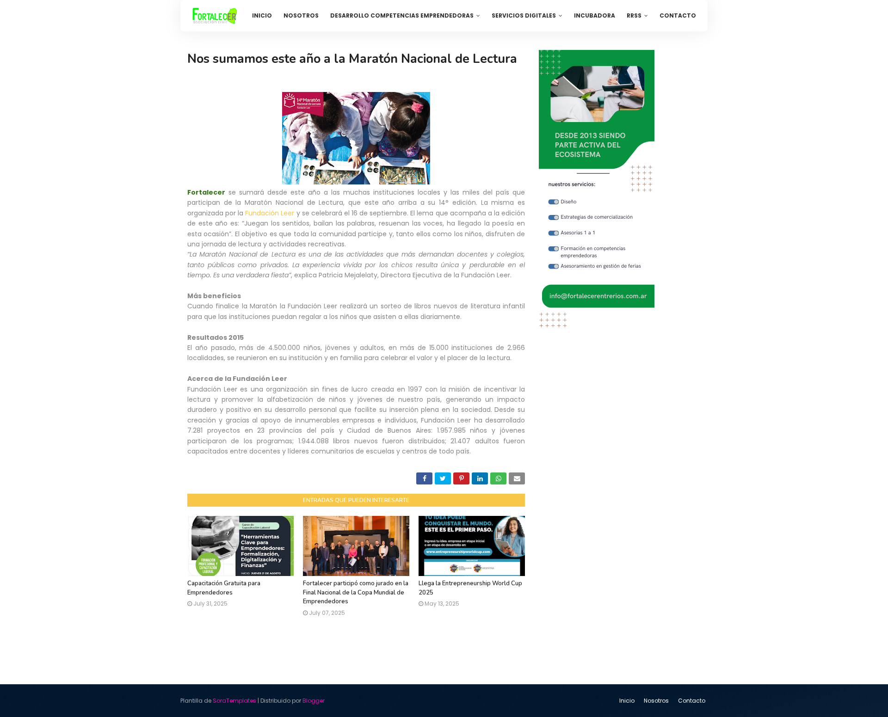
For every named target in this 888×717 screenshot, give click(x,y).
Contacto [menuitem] (678, 15)
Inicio (627, 701)
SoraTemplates (234, 701)
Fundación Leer (269, 213)
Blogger (313, 701)
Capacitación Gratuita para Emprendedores (223, 588)
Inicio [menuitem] (262, 15)
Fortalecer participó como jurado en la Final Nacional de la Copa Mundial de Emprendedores (355, 592)
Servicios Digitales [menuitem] (524, 15)
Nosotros (656, 701)
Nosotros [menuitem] (301, 15)
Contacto (691, 701)
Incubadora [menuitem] (594, 15)
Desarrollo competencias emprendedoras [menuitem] (402, 15)
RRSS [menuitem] (634, 15)
